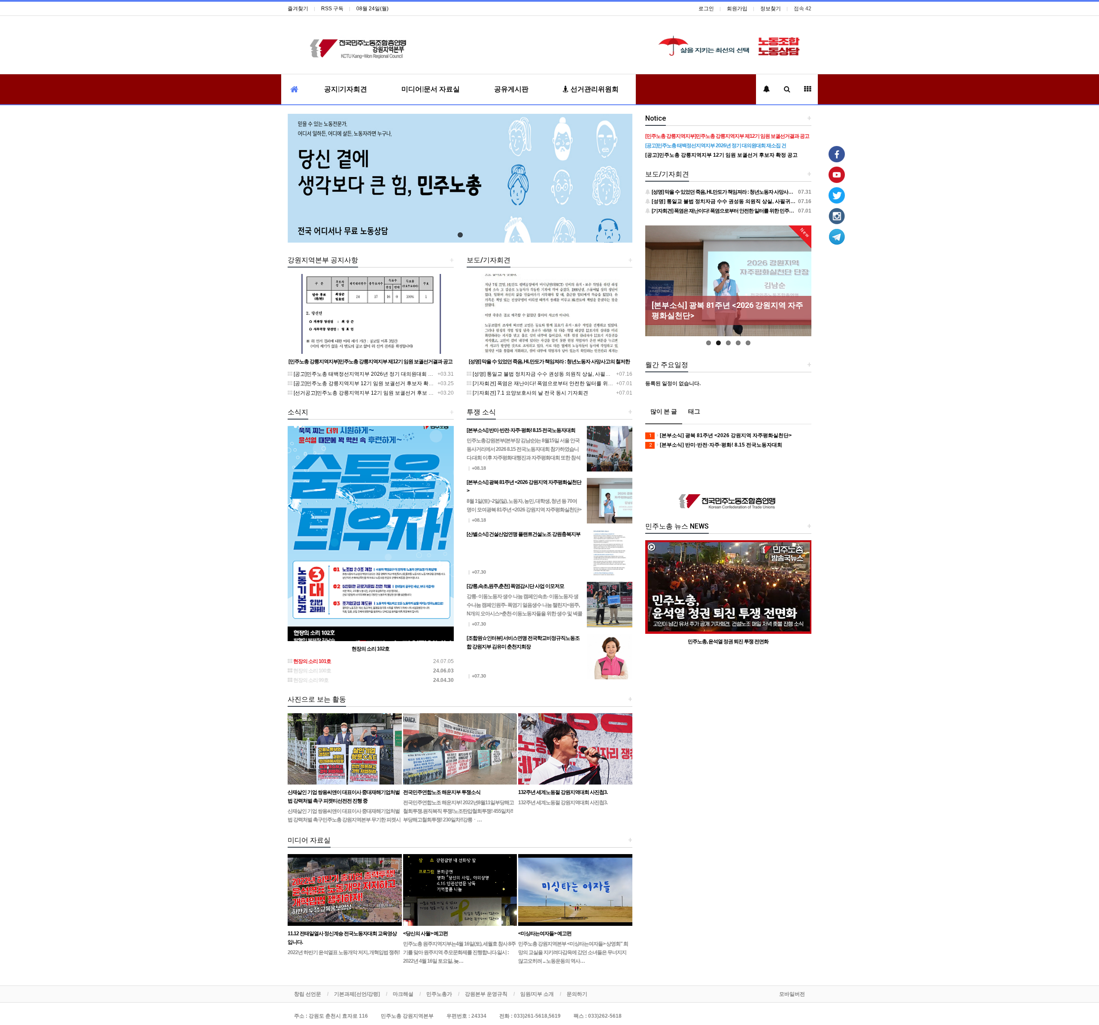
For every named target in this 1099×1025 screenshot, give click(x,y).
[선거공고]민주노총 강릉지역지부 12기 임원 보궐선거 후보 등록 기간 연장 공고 (383, 393)
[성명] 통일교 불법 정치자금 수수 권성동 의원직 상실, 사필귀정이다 (548, 374)
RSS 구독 (332, 9)
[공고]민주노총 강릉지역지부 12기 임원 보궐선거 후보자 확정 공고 (368, 383)
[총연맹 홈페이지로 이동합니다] (728, 502)
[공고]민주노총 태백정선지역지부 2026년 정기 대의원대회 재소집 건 (371, 374)
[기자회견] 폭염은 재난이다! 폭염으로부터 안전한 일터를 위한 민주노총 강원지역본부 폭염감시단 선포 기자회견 (599, 383)
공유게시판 (511, 89)
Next (804, 287)
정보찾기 (770, 9)
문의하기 (577, 994)
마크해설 (403, 994)
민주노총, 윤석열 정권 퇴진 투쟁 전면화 (728, 642)
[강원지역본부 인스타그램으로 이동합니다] (837, 215)
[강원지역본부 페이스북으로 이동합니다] (837, 153)
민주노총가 (439, 994)
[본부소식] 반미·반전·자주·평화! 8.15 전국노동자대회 (716, 445)
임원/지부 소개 (537, 994)
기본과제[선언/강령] (357, 994)
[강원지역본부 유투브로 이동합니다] (837, 174)
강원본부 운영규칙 (486, 994)
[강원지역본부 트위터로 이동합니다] (837, 195)
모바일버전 (792, 994)
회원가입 (737, 9)
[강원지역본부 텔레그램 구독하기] (837, 236)
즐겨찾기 (298, 9)
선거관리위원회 (594, 89)
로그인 (706, 9)
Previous (651, 287)
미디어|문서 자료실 (430, 89)
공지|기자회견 (345, 89)
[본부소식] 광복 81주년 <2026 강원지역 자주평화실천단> (720, 435)
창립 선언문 (307, 994)
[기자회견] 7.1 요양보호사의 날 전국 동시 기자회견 (529, 393)
